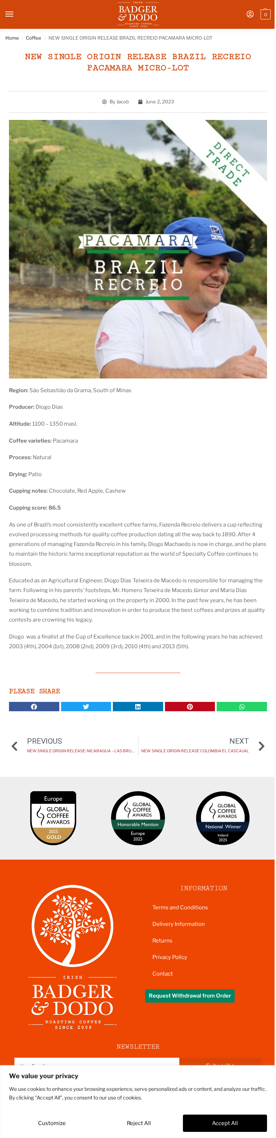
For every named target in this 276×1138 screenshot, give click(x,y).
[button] (265, 14)
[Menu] (16, 14)
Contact (162, 974)
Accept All (225, 1123)
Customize (52, 1123)
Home (12, 38)
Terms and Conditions (180, 907)
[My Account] (250, 14)
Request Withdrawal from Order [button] (190, 996)
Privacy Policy (169, 957)
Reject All (139, 1123)
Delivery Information (178, 924)
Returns (162, 940)
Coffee (33, 38)
